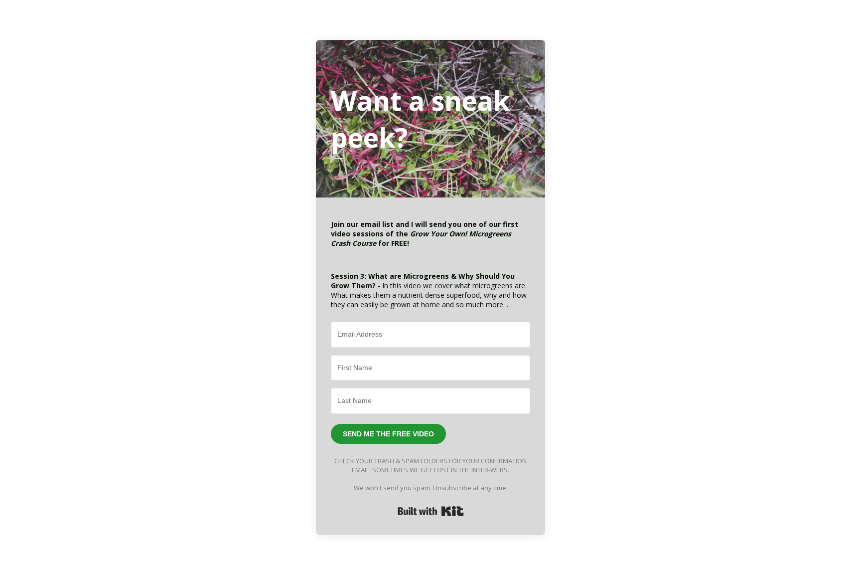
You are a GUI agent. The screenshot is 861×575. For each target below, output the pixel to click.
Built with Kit (431, 511)
